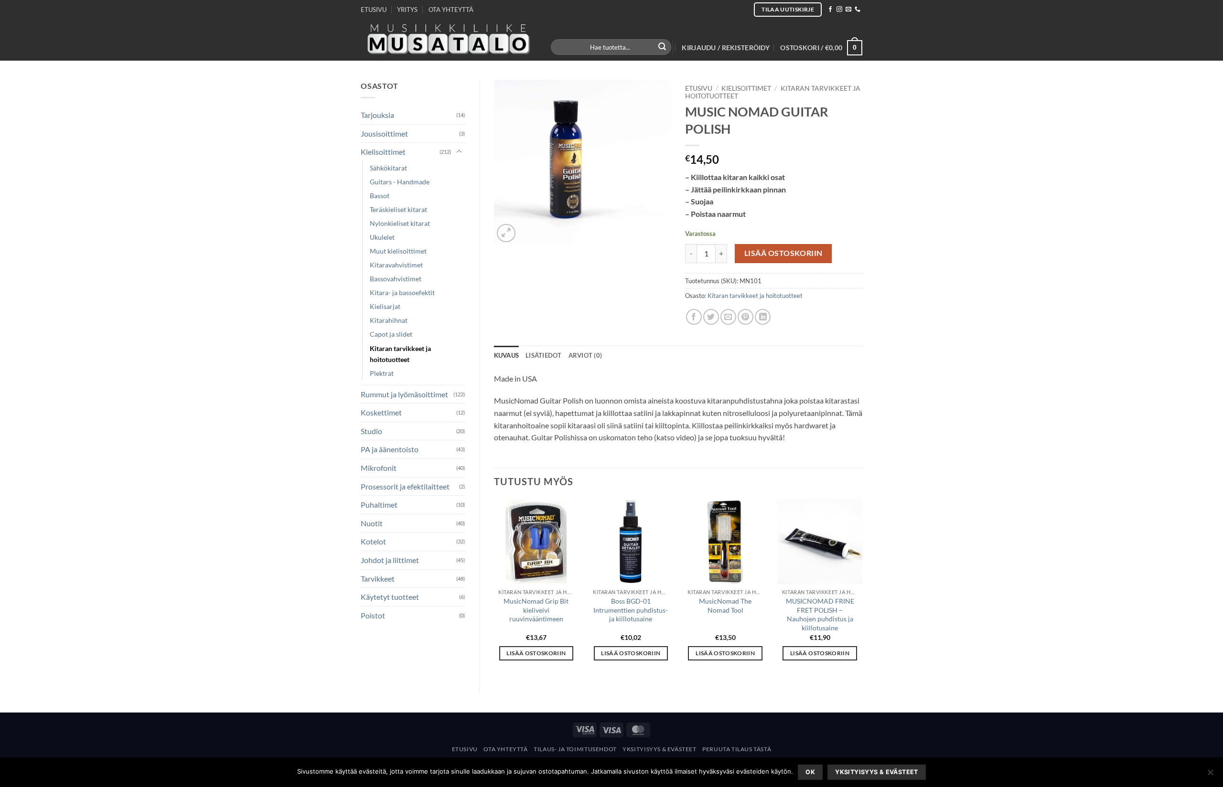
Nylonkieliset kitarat (400, 223)
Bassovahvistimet (395, 279)
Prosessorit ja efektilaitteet (405, 486)
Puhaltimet (379, 504)
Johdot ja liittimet (390, 559)
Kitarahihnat (389, 320)
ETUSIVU (373, 9)
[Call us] (857, 9)
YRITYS (407, 9)
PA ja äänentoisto (389, 449)
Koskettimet (381, 412)
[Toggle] (459, 152)
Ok (810, 772)
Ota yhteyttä (505, 749)
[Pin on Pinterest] (745, 317)
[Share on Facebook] (694, 317)
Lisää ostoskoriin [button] (536, 653)
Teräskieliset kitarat (398, 209)
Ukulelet (382, 237)
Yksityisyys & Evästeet (659, 749)
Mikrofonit (379, 467)
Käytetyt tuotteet (390, 596)
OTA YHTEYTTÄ (451, 9)
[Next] (862, 588)
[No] (1210, 775)
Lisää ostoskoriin (783, 253)
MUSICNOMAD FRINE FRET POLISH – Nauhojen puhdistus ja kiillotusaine (820, 614)
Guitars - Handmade (399, 182)
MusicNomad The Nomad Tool (725, 605)
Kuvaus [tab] (506, 355)
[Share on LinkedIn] (763, 317)
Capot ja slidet (391, 334)
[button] (726, 47)
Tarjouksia (377, 114)
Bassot (379, 195)
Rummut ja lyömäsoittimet (404, 394)
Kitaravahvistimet (396, 265)
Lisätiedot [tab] (544, 355)
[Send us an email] (848, 9)
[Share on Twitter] (711, 317)
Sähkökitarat (388, 168)
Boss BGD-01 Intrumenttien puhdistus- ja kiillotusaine (630, 610)
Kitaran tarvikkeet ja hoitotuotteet (400, 353)
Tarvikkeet (378, 578)
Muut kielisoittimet (398, 251)
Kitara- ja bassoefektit (402, 292)
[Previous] (494, 588)
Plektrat (382, 373)
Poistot (373, 615)
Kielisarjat (385, 306)
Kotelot (373, 541)
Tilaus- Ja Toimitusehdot (575, 749)
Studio (371, 431)
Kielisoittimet (383, 151)
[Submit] (662, 47)
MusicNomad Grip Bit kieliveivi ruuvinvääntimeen (536, 610)
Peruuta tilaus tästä (736, 749)
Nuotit (372, 523)
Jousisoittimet (384, 133)
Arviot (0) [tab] (585, 355)
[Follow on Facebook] (830, 9)
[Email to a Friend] (728, 317)
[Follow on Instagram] (839, 9)
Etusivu (698, 88)
